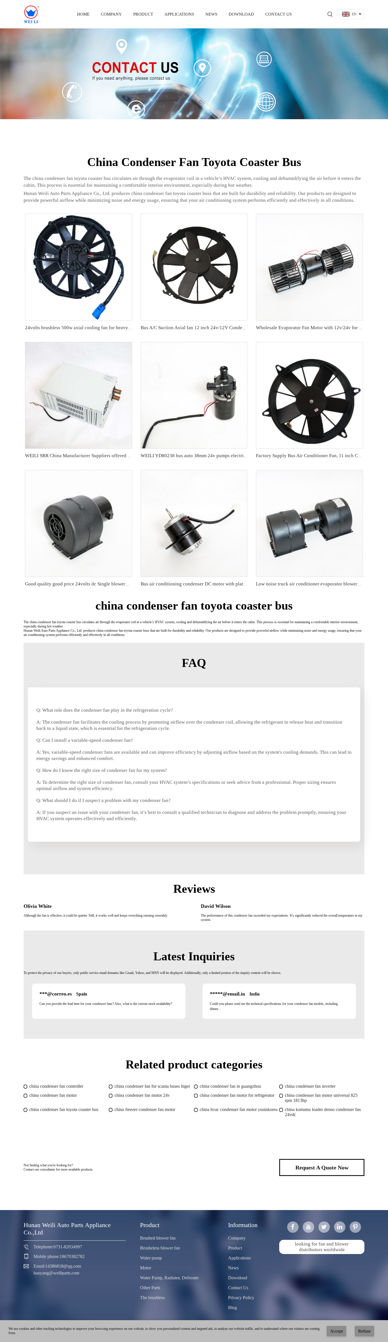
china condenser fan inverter (310, 1086)
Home (83, 14)
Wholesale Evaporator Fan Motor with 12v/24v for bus (311, 327)
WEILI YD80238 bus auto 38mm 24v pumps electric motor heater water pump (219, 455)
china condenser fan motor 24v (142, 1095)
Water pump (151, 1257)
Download (241, 14)
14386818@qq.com (63, 1266)
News (211, 14)
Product (143, 14)
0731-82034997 (67, 1246)
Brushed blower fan (158, 1238)
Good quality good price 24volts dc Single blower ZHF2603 (85, 584)
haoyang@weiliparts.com (56, 1272)
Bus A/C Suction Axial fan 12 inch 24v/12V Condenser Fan (200, 327)
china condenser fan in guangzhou (230, 1086)
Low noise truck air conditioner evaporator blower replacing (316, 584)
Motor (145, 1267)
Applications (179, 14)
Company (111, 14)
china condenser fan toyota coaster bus (63, 1109)
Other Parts (150, 1287)
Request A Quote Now (322, 1167)
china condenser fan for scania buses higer (152, 1086)
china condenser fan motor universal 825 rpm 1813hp (321, 1098)
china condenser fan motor (53, 1095)
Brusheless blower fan (160, 1248)
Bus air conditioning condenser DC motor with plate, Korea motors (208, 584)
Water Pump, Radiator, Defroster (169, 1277)
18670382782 (72, 1256)
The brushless (152, 1297)
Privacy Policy (241, 1297)
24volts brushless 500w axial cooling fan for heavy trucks (83, 327)
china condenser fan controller (56, 1086)
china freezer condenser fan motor (144, 1109)
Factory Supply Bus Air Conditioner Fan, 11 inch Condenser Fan (320, 455)
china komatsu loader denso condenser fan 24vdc (323, 1112)
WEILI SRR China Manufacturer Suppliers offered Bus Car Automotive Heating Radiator (114, 455)
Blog (232, 1307)
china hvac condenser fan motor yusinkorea (239, 1109)
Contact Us (278, 14)
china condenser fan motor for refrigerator (237, 1095)
